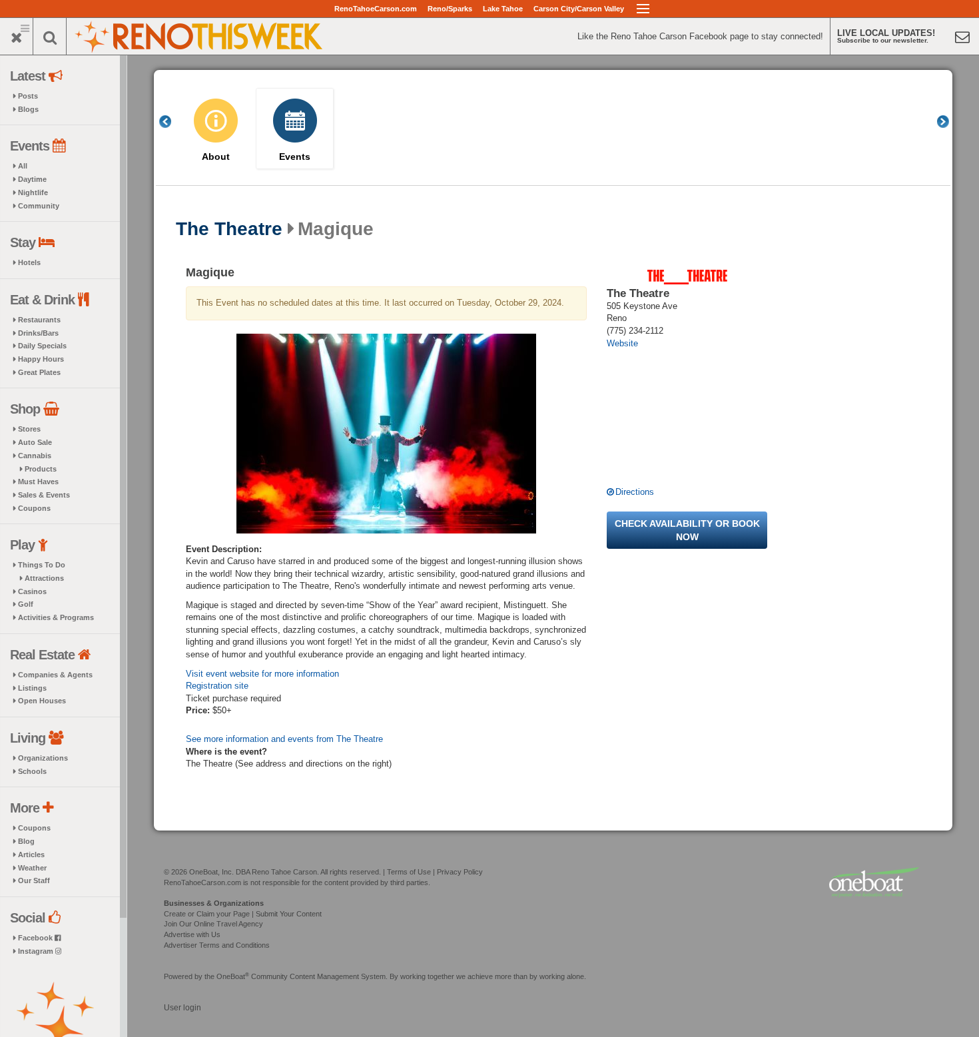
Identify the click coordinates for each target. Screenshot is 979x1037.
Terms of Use (409, 872)
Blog (26, 841)
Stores (29, 429)
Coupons (34, 508)
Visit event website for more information (262, 674)
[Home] (199, 35)
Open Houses (42, 701)
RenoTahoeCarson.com (375, 9)
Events (294, 157)
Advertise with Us (192, 934)
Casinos (32, 591)
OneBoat (232, 976)
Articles (31, 855)
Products (41, 469)
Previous (172, 121)
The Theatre (229, 229)
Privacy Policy (460, 872)
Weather (32, 868)
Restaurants (39, 320)
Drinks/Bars (38, 333)
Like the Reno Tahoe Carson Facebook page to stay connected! (700, 36)
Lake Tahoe (503, 9)
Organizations (43, 758)
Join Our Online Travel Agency (213, 924)
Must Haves (38, 482)
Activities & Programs (56, 617)
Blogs (28, 109)
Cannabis (34, 456)
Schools (32, 771)
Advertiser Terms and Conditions (217, 945)
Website (622, 343)
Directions (634, 492)
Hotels (29, 262)
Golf (25, 604)
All (22, 166)
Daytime (32, 179)
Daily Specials (42, 346)
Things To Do (41, 565)
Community (38, 206)
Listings (32, 688)
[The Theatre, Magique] (386, 433)
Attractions (44, 578)
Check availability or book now (687, 530)
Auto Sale (35, 442)
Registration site (217, 686)
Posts (28, 96)
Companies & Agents (55, 675)
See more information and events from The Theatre (284, 739)
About (216, 157)
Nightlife (33, 192)
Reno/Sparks (450, 9)
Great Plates (39, 372)
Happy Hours (41, 359)
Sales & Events (44, 495)
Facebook (36, 938)
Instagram (36, 951)
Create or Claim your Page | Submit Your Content (243, 914)
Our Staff (34, 880)
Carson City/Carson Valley (578, 9)
